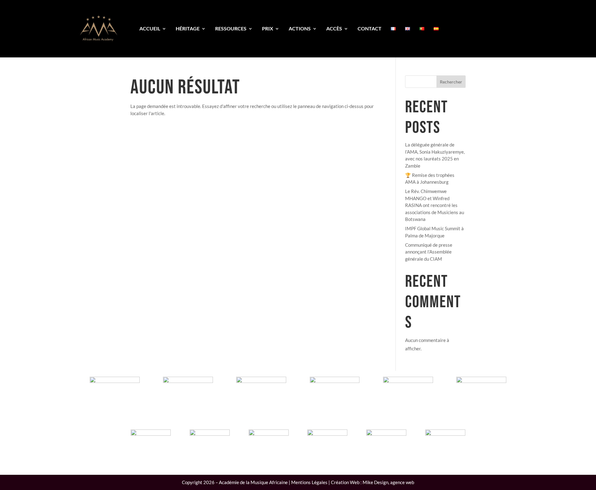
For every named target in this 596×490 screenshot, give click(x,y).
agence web (402, 482)
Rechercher (451, 81)
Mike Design (375, 482)
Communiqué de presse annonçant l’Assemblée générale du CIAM (428, 252)
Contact (370, 28)
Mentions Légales (309, 482)
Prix (267, 28)
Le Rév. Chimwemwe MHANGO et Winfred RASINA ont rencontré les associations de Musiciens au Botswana (434, 205)
